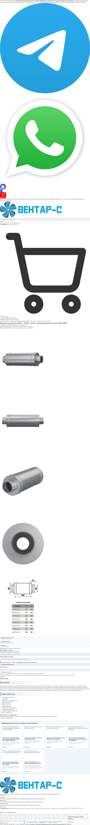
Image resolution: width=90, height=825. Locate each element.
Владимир (21, 815)
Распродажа (41, 798)
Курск (43, 818)
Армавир (22, 814)
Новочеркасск (15, 821)
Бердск (64, 814)
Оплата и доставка (16, 199)
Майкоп (64, 818)
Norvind (38, 2)
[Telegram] (45, 48)
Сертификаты (51, 199)
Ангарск (14, 814)
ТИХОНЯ (76, 2)
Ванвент (70, 2)
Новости (61, 199)
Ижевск (19, 817)
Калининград (37, 817)
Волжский (36, 815)
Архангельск (30, 814)
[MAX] (45, 187)
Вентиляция (3, 798)
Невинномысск (19, 820)
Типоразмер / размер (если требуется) (9, 652)
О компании (37, 199)
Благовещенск (77, 814)
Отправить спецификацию (6, 718)
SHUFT (41, 2)
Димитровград (58, 815)
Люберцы (53, 818)
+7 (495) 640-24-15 (42, 822)
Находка (14, 820)
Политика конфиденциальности (43, 824)
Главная (2, 321)
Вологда (40, 815)
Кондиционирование (11, 798)
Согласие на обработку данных (58, 824)
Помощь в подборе (4, 673)
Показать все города (4, 822)
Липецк (49, 818)
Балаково (44, 814)
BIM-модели (9, 199)
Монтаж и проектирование (12, 802)
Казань (32, 817)
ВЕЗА (73, 2)
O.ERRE (62, 2)
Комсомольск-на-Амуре (4, 818)
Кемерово (63, 817)
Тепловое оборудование (22, 798)
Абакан (5, 814)
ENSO (17, 2)
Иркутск (28, 817)
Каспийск (58, 817)
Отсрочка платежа (71, 199)
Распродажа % (77, 0)
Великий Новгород (3, 815)
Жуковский (7, 817)
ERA (19, 2)
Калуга (42, 817)
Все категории (84, 0)
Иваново (15, 817)
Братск (82, 814)
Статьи (64, 199)
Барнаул (52, 814)
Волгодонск (31, 815)
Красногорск (24, 818)
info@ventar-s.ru (16, 223)
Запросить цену (4, 316)
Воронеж (44, 815)
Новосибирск (2, 821)
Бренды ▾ (2, 2)
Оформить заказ (4, 319)
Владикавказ (16, 815)
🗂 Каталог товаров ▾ (11, 0)
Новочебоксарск (9, 821)
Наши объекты (44, 199)
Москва (1, 814)
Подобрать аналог (14, 673)
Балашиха (48, 814)
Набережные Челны (4, 820)
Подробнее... (71, 822)
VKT (56, 2)
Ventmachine (52, 2)
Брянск (86, 814)
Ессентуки (2, 817)
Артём (26, 814)
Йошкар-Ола (24, 817)
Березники (69, 814)
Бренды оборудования (33, 798)
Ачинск (39, 814)
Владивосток (10, 815)
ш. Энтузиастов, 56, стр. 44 (6, 223)
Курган (39, 818)
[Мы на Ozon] (45, 191)
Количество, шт (4, 667)
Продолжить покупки (13, 319)
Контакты (9, 200)
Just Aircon (22, 2)
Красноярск (35, 818)
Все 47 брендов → (82, 2)
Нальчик (10, 820)
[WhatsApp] (45, 138)
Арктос (58, 2)
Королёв (15, 818)
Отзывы (57, 199)
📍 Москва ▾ (3, 0)
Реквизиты (68, 824)
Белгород (61, 814)
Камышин (54, 817)
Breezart (10, 2)
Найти (1, 221)
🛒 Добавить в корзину (5, 672)
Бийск (73, 814)
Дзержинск (53, 815)
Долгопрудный (65, 815)
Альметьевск (9, 814)
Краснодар (30, 818)
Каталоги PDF (3, 199)
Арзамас (18, 814)
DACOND (14, 2)
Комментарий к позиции (6, 656)
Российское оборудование (10, 321)
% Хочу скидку (22, 673)
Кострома (19, 818)
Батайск (56, 814)
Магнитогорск (59, 818)
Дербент (48, 815)
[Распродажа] (45, 195)
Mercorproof (33, 2)
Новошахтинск (22, 821)
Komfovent (27, 2)
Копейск (11, 818)
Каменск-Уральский (47, 817)
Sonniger (45, 2)
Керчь (67, 817)
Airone (6, 2)
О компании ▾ (31, 199)
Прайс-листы (24, 199)
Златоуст (11, 817)
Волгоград (26, 815)
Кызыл (46, 818)
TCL (48, 2)
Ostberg (66, 2)
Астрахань (36, 814)
